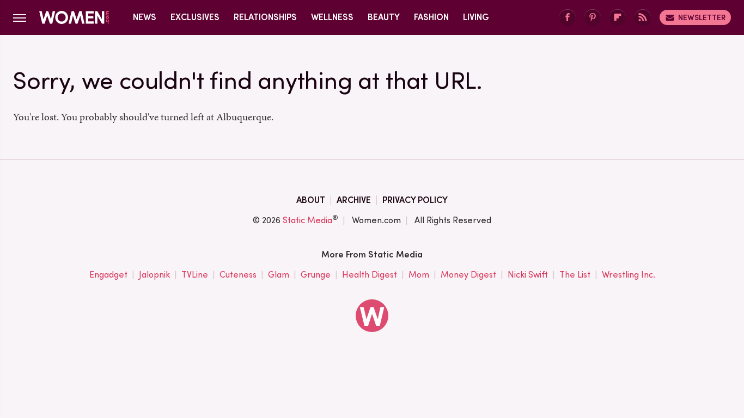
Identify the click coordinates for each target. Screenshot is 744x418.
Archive (354, 200)
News (144, 17)
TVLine (194, 274)
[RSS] (643, 18)
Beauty (384, 17)
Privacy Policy (415, 200)
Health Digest (369, 274)
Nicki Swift (528, 274)
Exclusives (194, 17)
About (310, 200)
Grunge (316, 274)
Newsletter (701, 17)
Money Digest (468, 274)
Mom (418, 274)
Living (476, 17)
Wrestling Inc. (628, 274)
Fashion (431, 17)
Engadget (108, 274)
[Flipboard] (617, 18)
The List (574, 274)
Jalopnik (154, 274)
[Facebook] (567, 18)
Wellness (332, 17)
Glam (278, 274)
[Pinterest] (592, 18)
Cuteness (238, 274)
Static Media (307, 220)
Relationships (265, 17)
